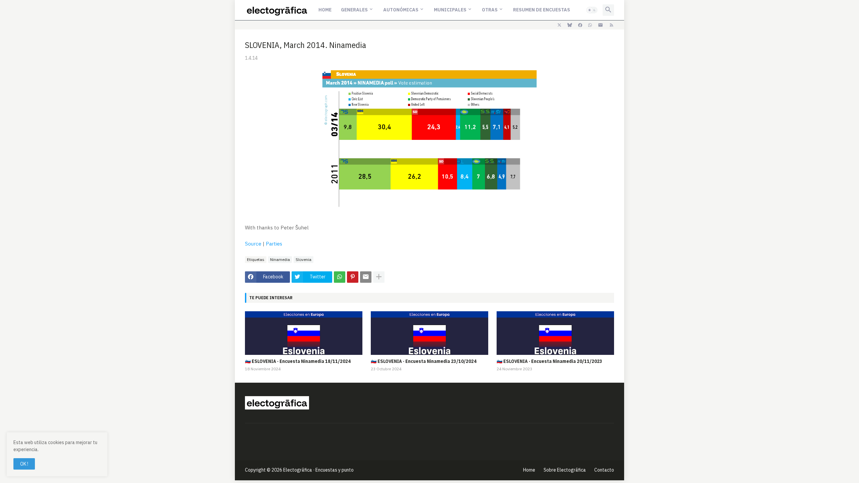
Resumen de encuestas (541, 10)
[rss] (611, 25)
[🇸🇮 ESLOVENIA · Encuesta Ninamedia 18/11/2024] (303, 333)
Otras (490, 10)
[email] (600, 25)
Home (325, 10)
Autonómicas (400, 10)
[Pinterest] (352, 277)
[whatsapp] (590, 25)
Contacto (604, 470)
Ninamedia (280, 259)
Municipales (450, 10)
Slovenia (303, 259)
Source (253, 243)
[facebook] (580, 25)
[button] (592, 10)
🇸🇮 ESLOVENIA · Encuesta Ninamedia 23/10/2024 (423, 361)
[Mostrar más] (379, 277)
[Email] (365, 277)
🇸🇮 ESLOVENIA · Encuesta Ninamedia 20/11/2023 (549, 361)
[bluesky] (569, 25)
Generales (354, 10)
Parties (274, 243)
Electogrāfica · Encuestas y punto (318, 470)
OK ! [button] (24, 464)
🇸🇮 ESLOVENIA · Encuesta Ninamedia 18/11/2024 (298, 361)
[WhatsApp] (339, 277)
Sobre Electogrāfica (565, 470)
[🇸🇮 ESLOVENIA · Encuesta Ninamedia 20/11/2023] (555, 333)
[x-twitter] (559, 25)
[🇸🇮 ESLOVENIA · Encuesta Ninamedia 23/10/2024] (429, 333)
